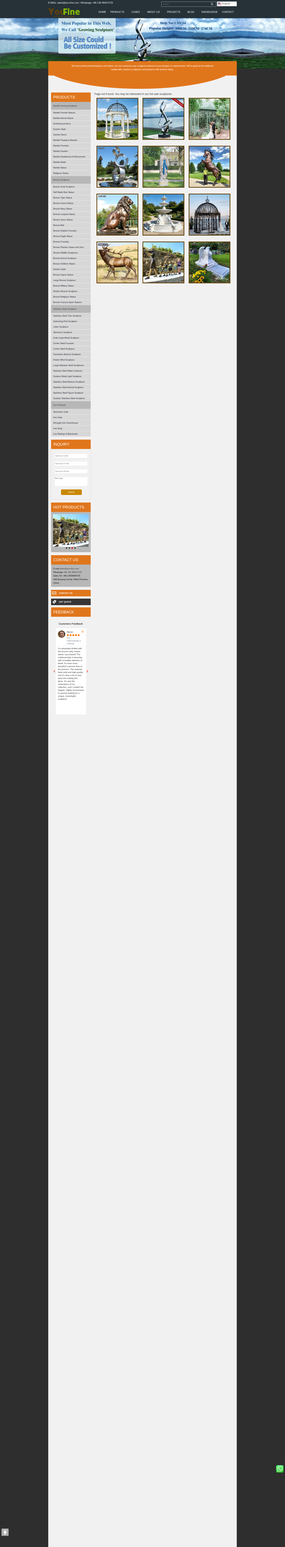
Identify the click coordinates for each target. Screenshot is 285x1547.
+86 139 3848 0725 (72, 572)
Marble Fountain (61, 145)
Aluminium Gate (60, 412)
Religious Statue (61, 173)
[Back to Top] (5, 1533)
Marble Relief (59, 162)
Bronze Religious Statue (64, 297)
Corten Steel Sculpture (64, 349)
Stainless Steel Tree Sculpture (67, 316)
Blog (190, 12)
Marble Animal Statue (63, 118)
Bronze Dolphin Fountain (65, 230)
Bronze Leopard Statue (64, 214)
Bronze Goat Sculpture (64, 186)
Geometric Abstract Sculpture (67, 354)
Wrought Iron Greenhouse (65, 423)
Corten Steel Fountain (63, 343)
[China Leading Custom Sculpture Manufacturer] (64, 13)
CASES (136, 12)
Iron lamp (57, 428)
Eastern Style (59, 129)
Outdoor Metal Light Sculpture (67, 376)
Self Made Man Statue (63, 192)
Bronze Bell (58, 225)
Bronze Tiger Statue (62, 197)
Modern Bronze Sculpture (65, 291)
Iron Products (59, 405)
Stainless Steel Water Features (67, 371)
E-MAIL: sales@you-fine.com (63, 2)
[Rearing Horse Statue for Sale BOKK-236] (71, 532)
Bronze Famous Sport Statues (67, 302)
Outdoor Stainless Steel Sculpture (69, 398)
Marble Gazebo (60, 151)
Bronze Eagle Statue (63, 236)
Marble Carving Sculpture (65, 106)
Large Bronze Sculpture (64, 280)
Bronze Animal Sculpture (64, 258)
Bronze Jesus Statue (63, 219)
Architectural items (62, 123)
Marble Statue (59, 167)
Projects (173, 12)
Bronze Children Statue (64, 263)
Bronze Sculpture (61, 180)
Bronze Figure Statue (63, 274)
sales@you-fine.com (69, 568)
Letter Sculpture (60, 327)
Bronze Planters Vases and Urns (68, 247)
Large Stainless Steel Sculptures (68, 365)
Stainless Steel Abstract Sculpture (69, 382)
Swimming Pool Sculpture (65, 321)
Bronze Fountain (61, 241)
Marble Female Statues (64, 112)
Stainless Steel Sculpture (65, 309)
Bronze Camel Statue (63, 203)
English (225, 3)
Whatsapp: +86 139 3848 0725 (97, 2)
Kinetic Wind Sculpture (63, 360)
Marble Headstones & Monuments (69, 156)
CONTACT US (65, 593)
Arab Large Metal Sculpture (66, 338)
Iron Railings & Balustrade (65, 434)
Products (117, 12)
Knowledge (210, 12)
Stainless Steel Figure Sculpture (68, 393)
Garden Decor (60, 134)
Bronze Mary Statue (62, 208)
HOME (102, 12)
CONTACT (228, 12)
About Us (153, 12)
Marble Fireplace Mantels (65, 140)
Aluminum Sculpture (62, 332)
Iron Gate (57, 417)
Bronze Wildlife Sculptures (65, 252)
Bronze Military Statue (63, 286)
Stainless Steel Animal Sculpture (68, 387)
